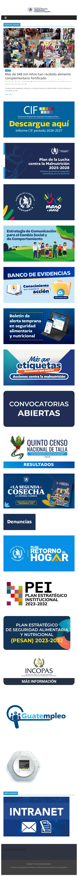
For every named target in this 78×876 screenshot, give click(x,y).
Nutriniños (24, 84)
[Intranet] (36, 798)
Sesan (19, 81)
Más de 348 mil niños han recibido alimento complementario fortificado (38, 76)
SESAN (8, 70)
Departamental (37, 81)
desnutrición (45, 81)
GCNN (52, 81)
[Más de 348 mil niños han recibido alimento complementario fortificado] (39, 29)
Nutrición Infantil (15, 84)
